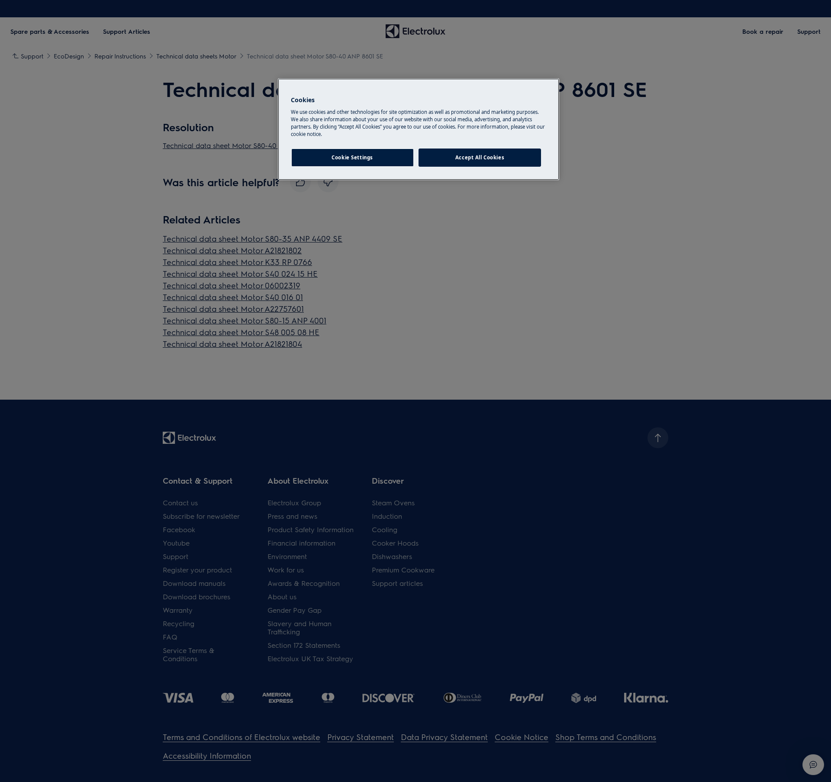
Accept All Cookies (479, 157)
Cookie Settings (352, 157)
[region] (418, 129)
